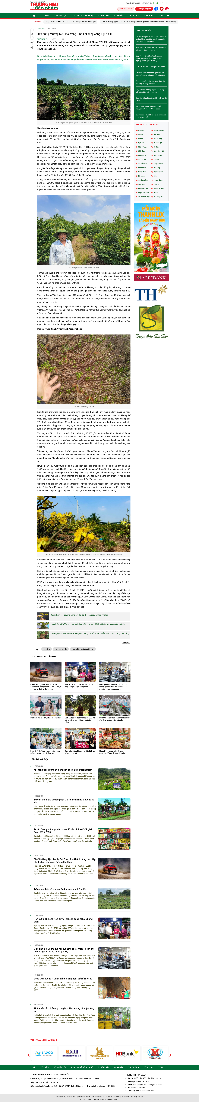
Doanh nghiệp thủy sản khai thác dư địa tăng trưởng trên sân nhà (114, 719)
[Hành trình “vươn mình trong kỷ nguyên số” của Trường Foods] (114, 738)
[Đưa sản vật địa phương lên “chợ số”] (45, 705)
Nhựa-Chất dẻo (143, 192)
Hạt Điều (157, 134)
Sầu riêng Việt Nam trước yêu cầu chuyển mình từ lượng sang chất (153, 22)
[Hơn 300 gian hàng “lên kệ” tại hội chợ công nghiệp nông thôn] (80, 672)
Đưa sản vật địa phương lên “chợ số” (45, 718)
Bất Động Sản (159, 197)
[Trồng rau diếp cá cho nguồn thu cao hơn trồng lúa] (114, 898)
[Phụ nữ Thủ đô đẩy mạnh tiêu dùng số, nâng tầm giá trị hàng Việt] (45, 738)
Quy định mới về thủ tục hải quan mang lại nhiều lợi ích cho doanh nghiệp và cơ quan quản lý (113, 686)
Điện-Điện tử (158, 172)
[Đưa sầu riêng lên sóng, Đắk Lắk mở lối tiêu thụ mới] (80, 738)
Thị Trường (133, 16)
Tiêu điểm (45, 16)
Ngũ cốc (141, 143)
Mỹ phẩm (141, 176)
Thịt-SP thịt (158, 159)
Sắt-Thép (141, 184)
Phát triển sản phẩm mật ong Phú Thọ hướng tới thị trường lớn (64, 1010)
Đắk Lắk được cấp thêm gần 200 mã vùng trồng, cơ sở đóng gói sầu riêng (80, 720)
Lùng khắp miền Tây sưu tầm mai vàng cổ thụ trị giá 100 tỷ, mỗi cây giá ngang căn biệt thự (88, 624)
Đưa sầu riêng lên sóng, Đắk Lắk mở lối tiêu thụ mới (80, 752)
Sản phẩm (118, 16)
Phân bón (141, 151)
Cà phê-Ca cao (159, 130)
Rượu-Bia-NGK (159, 151)
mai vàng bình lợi (60, 649)
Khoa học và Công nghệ (82, 16)
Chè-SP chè (142, 147)
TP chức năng (143, 180)
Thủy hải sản (158, 163)
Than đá (156, 184)
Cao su (140, 134)
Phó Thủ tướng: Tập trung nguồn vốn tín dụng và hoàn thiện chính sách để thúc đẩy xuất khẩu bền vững (86, 22)
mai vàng (46, 649)
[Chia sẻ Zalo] (32, 43)
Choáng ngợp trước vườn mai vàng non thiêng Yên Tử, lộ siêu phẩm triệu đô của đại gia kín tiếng (90, 633)
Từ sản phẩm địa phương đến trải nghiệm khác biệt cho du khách (64, 801)
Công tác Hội (60, 16)
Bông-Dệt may (159, 188)
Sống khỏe (148, 16)
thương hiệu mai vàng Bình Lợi (83, 649)
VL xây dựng (158, 180)
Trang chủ (40, 28)
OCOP (156, 192)
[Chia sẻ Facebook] (32, 47)
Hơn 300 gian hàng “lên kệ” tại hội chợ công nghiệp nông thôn (79, 685)
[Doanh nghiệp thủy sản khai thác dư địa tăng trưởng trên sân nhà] (114, 705)
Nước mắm (142, 168)
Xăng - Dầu (142, 172)
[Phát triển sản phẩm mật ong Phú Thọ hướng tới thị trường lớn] (114, 1018)
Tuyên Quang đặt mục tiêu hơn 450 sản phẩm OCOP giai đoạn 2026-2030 (63, 831)
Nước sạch (142, 155)
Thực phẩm (142, 159)
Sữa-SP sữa (158, 155)
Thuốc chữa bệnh (144, 197)
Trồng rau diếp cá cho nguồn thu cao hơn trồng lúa (60, 889)
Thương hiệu (103, 16)
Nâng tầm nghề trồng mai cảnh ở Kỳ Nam (107, 59)
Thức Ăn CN (142, 163)
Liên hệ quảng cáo (144, 8)
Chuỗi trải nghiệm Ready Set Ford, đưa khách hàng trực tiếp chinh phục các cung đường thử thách (45, 686)
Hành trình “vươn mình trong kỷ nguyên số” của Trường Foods (112, 752)
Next (170, 1053)
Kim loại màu (143, 188)
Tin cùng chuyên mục (44, 656)
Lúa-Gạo (141, 130)
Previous (28, 1053)
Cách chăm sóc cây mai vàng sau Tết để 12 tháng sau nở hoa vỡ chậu (79, 615)
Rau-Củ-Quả (158, 143)
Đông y (156, 176)
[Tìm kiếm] (167, 8)
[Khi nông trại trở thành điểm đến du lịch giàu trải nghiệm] (114, 779)
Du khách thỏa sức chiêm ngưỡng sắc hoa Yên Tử (62, 56)
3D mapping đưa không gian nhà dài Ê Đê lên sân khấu (151, 116)
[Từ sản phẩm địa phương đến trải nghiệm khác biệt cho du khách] (114, 809)
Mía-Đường (158, 138)
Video (160, 16)
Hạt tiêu (141, 138)
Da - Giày (157, 168)
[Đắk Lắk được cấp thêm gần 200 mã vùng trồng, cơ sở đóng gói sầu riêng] (80, 705)
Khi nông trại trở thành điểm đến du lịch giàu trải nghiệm (63, 769)
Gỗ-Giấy (156, 147)
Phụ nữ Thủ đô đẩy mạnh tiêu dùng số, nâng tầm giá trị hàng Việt (45, 752)
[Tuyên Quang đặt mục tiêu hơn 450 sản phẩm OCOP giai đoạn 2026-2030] (114, 839)
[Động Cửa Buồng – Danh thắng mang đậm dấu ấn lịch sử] (114, 988)
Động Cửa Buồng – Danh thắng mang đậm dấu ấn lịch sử (63, 978)
